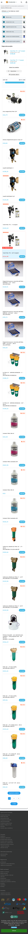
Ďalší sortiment (5, 869)
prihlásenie (3, 862)
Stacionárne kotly (5, 818)
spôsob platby (4, 854)
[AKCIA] (14, 240)
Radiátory (3, 836)
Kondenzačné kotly (5, 814)
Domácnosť (3, 878)
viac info (17, 925)
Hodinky (3, 886)
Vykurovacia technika (6, 812)
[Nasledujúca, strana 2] (14, 798)
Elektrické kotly (4, 816)
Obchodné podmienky (6, 851)
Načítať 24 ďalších (14, 793)
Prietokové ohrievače (6, 819)
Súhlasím (14, 930)
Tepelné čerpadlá (5, 846)
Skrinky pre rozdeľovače (7, 842)
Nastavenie (14, 927)
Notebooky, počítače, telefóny (8, 881)
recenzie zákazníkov (6, 894)
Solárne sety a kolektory (7, 828)
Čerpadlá (3, 834)
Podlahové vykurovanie (6, 823)
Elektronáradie (4, 873)
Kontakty (3, 890)
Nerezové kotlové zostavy (7, 844)
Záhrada (3, 876)
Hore (14, 803)
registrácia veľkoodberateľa (8, 863)
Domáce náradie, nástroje (7, 875)
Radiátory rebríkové (5, 837)
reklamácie (3, 855)
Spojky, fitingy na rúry (6, 824)
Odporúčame (13, 71)
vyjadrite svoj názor (5, 893)
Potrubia (3, 826)
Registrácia (4, 859)
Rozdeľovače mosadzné (6, 841)
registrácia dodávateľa (6, 865)
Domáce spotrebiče (5, 880)
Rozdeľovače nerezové (6, 839)
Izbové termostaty (5, 821)
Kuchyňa (3, 883)
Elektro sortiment (5, 871)
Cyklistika (3, 884)
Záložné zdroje (4, 847)
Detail (22, 143)
